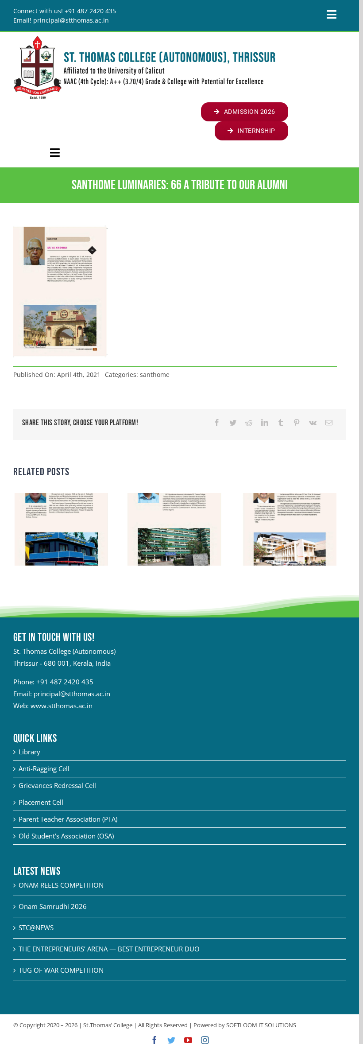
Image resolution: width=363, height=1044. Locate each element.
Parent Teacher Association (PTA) (68, 819)
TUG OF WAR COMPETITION (61, 970)
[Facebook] (217, 422)
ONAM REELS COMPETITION (61, 885)
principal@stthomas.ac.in (72, 693)
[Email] (329, 422)
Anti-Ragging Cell (44, 768)
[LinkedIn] (265, 422)
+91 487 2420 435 (64, 681)
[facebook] (154, 1040)
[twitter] (171, 1040)
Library (29, 751)
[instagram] (205, 1040)
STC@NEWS (36, 927)
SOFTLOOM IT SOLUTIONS (261, 1025)
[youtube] (188, 1040)
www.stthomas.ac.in (62, 705)
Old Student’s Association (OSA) (66, 835)
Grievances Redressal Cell (57, 785)
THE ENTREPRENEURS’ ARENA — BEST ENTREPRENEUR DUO (109, 948)
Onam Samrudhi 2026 (53, 906)
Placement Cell (41, 802)
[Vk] (313, 422)
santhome (155, 374)
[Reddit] (249, 422)
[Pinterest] (297, 422)
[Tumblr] (281, 422)
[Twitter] (233, 422)
